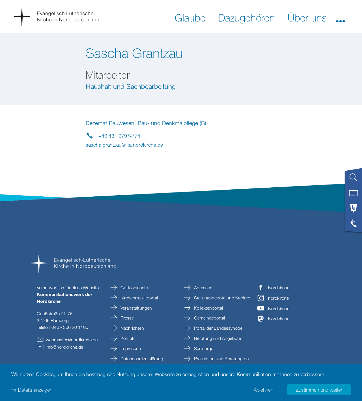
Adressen (202, 287)
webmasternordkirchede (72, 339)
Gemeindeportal (209, 317)
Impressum (130, 348)
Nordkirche (278, 287)
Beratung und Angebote (217, 338)
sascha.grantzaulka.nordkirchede (124, 144)
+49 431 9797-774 (119, 136)
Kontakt (127, 338)
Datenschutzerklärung (141, 358)
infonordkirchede (64, 346)
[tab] (353, 180)
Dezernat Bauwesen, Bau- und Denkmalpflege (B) (146, 123)
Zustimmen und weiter (319, 390)
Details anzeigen (35, 390)
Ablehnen (263, 390)
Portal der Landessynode (217, 328)
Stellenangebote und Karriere (221, 297)
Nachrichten (131, 328)
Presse (126, 317)
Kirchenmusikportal (138, 297)
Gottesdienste (133, 287)
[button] (340, 17)
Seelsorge (203, 348)
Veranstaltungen (135, 307)
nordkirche (278, 298)
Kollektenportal (208, 307)
